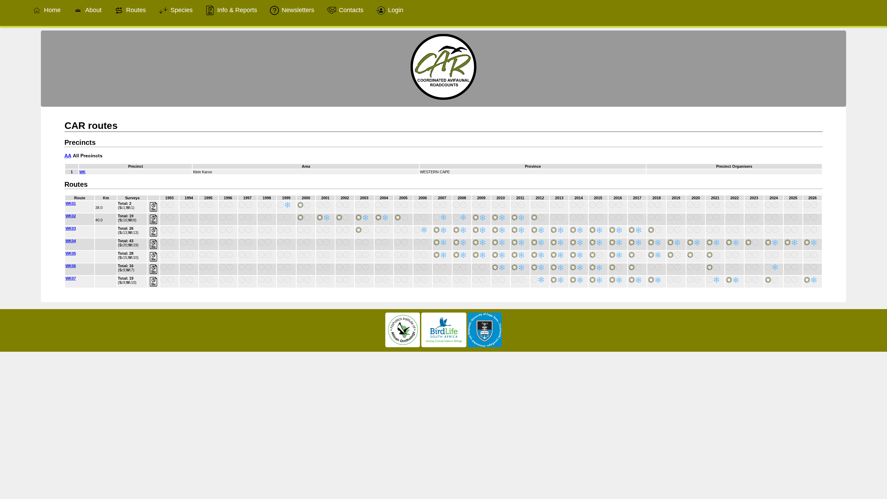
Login (394, 10)
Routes (135, 10)
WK (82, 172)
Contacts (350, 10)
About (93, 10)
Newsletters (297, 10)
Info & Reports (236, 10)
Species (181, 10)
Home (51, 10)
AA (67, 155)
